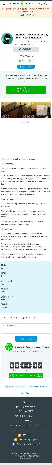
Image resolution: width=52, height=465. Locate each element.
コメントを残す (26, 67)
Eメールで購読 (26, 411)
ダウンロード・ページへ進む (26, 375)
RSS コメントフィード (28, 440)
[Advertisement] (26, 26)
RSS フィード (28, 435)
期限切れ (26, 49)
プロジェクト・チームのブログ (26, 425)
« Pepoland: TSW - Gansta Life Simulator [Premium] (26, 386)
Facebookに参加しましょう (28, 444)
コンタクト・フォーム (26, 416)
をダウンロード (26, 90)
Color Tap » (26, 393)
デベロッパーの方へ (26, 406)
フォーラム (26, 420)
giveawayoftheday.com (31, 453)
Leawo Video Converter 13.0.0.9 (32, 347)
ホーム (26, 402)
